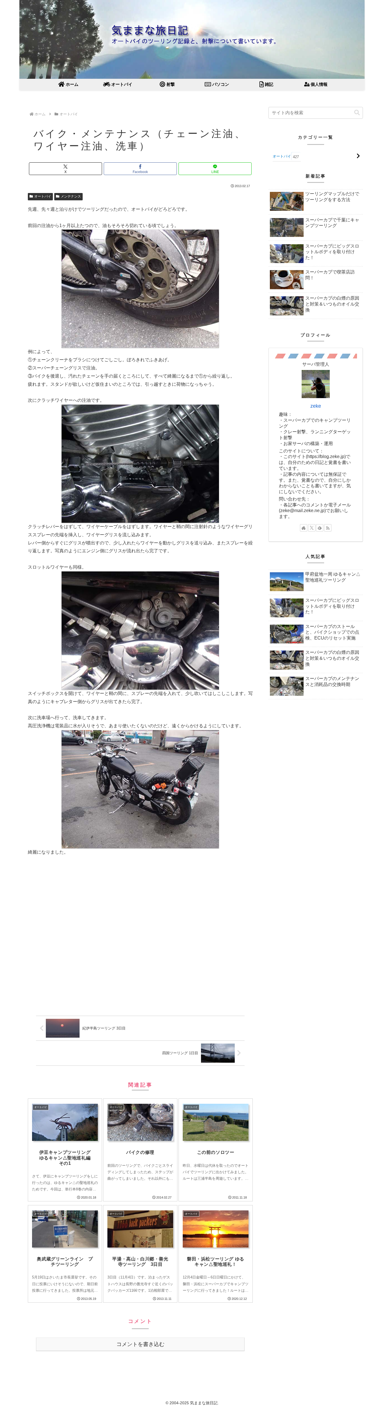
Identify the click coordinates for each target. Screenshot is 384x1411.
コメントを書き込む (140, 1344)
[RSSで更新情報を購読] (327, 527)
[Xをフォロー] (311, 527)
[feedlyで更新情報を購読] (319, 527)
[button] (357, 112)
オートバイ (42, 196)
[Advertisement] (140, 937)
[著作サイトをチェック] (303, 527)
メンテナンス (71, 196)
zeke (315, 406)
